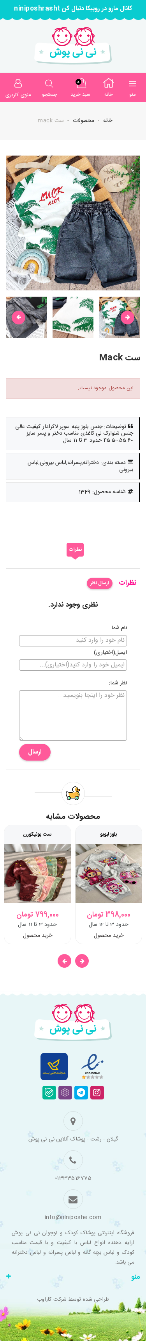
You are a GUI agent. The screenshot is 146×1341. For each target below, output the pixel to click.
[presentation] (18, 317)
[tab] (75, 550)
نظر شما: (118, 683)
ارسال (35, 752)
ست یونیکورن (37, 834)
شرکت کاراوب (52, 1299)
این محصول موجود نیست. (106, 388)
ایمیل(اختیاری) (110, 653)
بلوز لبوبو (108, 834)
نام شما (119, 628)
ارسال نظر (99, 583)
